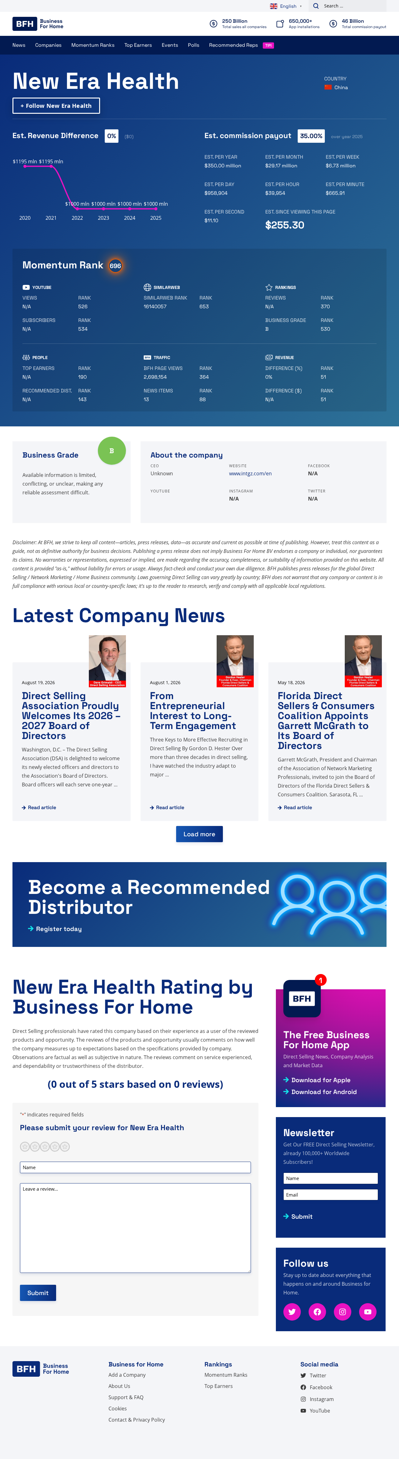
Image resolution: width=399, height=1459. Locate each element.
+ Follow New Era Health (56, 105)
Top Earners (138, 45)
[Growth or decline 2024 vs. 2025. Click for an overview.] (290, 373)
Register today (59, 929)
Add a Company (127, 1374)
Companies (48, 45)
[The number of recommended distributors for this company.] (47, 395)
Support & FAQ (125, 1397)
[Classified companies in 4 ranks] (290, 325)
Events (170, 45)
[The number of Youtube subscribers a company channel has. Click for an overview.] (47, 325)
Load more (199, 834)
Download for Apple (321, 1080)
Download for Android (324, 1092)
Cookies (117, 1408)
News (18, 45)
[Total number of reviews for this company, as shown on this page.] (290, 302)
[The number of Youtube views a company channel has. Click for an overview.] (47, 302)
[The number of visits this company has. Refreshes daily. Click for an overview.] (169, 373)
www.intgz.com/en (250, 473)
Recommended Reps (233, 45)
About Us (119, 1386)
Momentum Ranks (92, 45)
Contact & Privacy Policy (136, 1419)
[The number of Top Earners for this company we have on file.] (47, 373)
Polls (193, 45)
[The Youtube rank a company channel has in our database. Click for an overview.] (103, 302)
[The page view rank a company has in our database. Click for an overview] (225, 373)
